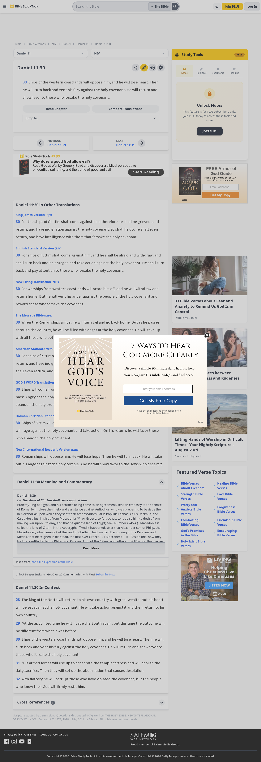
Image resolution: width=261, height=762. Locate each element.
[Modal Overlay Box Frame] (130, 381)
